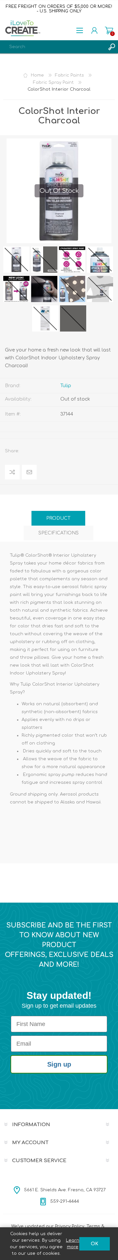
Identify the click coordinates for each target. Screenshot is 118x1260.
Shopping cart (109, 30)
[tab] (58, 518)
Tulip (65, 385)
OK (94, 1243)
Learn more (72, 1243)
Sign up (59, 1064)
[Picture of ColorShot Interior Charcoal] (16, 259)
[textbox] (52, 46)
